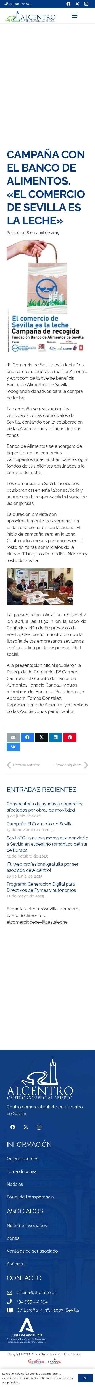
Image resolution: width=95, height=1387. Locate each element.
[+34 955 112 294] (12, 1301)
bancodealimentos (26, 915)
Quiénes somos (22, 1158)
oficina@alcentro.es (37, 1292)
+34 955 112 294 (32, 1301)
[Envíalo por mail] (13, 737)
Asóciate (16, 1263)
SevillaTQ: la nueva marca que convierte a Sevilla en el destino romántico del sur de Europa (47, 844)
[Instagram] (39, 1127)
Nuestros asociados (27, 1225)
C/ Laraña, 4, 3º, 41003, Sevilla (48, 1310)
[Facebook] (13, 1127)
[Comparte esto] (27, 737)
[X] (26, 1127)
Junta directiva (22, 1171)
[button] (81, 15)
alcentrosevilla (43, 909)
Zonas (13, 1238)
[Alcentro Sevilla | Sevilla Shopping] (29, 16)
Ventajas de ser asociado (32, 1251)
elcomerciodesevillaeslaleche (37, 922)
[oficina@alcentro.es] (12, 1292)
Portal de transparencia (30, 1197)
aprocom (69, 909)
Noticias (15, 1184)
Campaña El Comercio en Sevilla (40, 824)
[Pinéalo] (69, 737)
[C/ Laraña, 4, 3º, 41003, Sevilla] (12, 1310)
